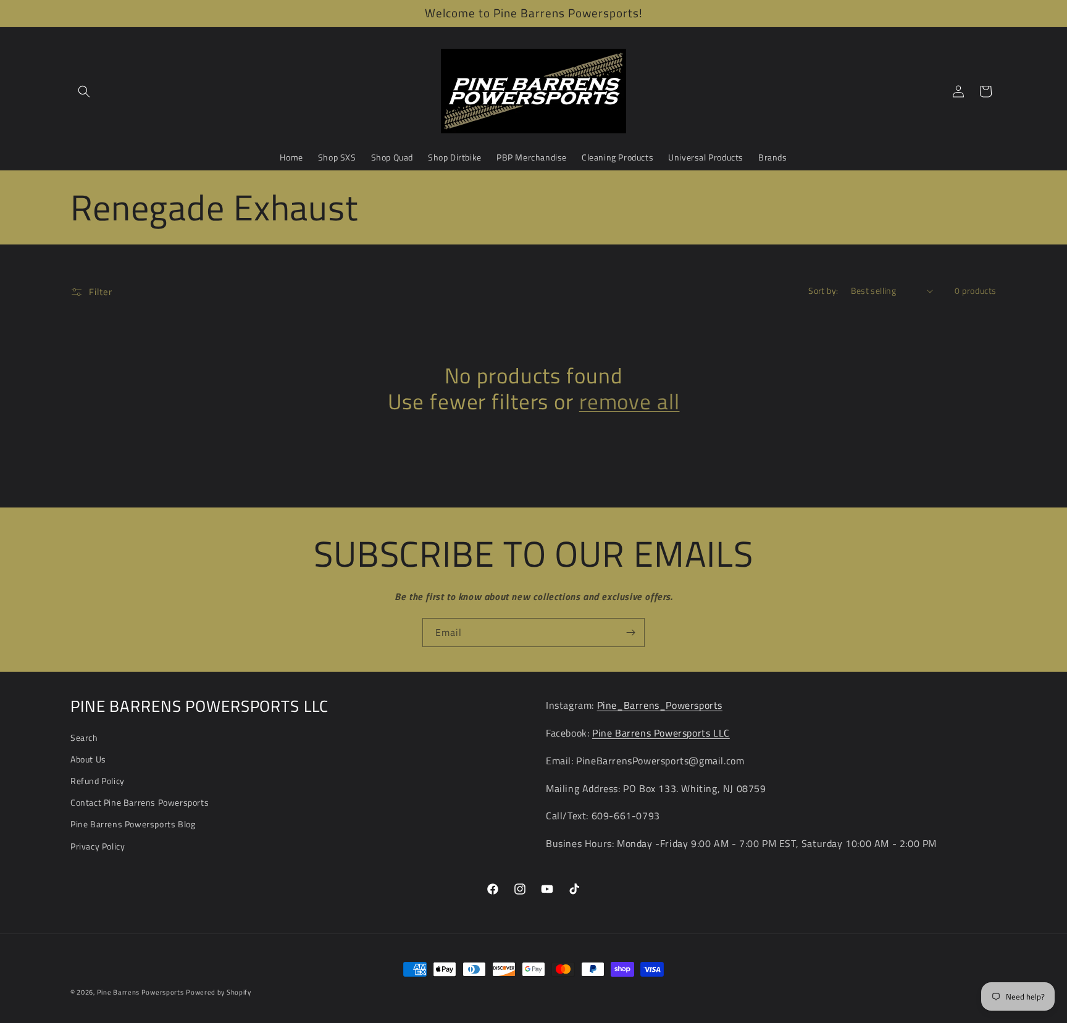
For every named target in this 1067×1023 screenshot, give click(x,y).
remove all (629, 402)
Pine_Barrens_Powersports (659, 705)
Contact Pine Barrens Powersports (139, 802)
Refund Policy (97, 780)
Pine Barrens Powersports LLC (661, 732)
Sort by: (823, 290)
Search (84, 737)
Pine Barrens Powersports (140, 992)
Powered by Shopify (218, 992)
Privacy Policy (97, 846)
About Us (88, 759)
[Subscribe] (630, 632)
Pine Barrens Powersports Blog (132, 823)
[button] (84, 91)
